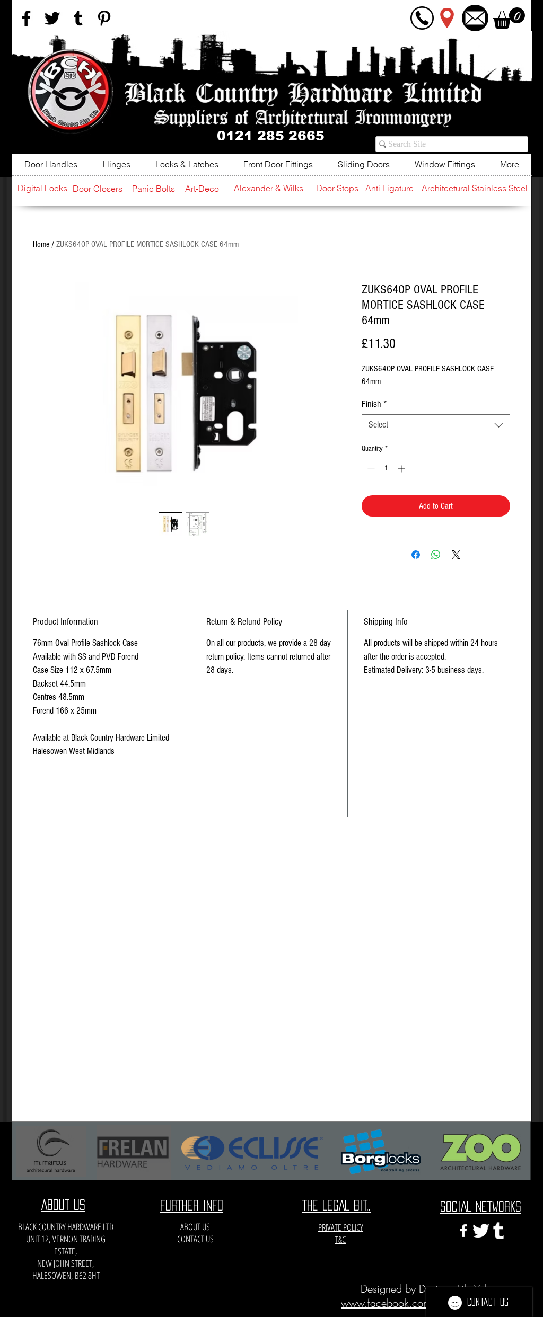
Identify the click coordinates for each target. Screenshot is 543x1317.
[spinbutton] (386, 468)
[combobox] (436, 424)
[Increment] (402, 468)
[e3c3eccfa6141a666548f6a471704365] (498, 1230)
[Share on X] (456, 554)
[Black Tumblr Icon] (78, 18)
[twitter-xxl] (480, 1230)
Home (41, 244)
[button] (509, 18)
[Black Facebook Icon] (26, 18)
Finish (374, 404)
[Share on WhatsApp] (436, 554)
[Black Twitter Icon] (52, 18)
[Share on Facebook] (415, 554)
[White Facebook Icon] (463, 1230)
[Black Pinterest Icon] (104, 18)
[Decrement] (369, 468)
